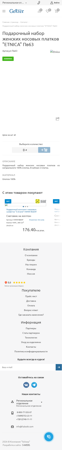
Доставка (31, 301)
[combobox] (30, 402)
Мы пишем (31, 264)
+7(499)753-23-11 (24, 416)
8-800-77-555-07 (24, 412)
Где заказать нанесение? (31, 315)
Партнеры (31, 328)
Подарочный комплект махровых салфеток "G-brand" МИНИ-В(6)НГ (21, 210)
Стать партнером (31, 333)
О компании (31, 255)
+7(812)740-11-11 (24, 419)
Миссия (31, 274)
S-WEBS (26, 445)
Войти (56, 3)
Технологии (31, 337)
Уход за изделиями (31, 342)
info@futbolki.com (24, 426)
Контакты (31, 347)
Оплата (31, 305)
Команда (31, 269)
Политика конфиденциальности (31, 351)
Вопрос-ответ (31, 310)
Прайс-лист (31, 296)
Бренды (31, 260)
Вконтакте (26, 385)
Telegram (34, 385)
